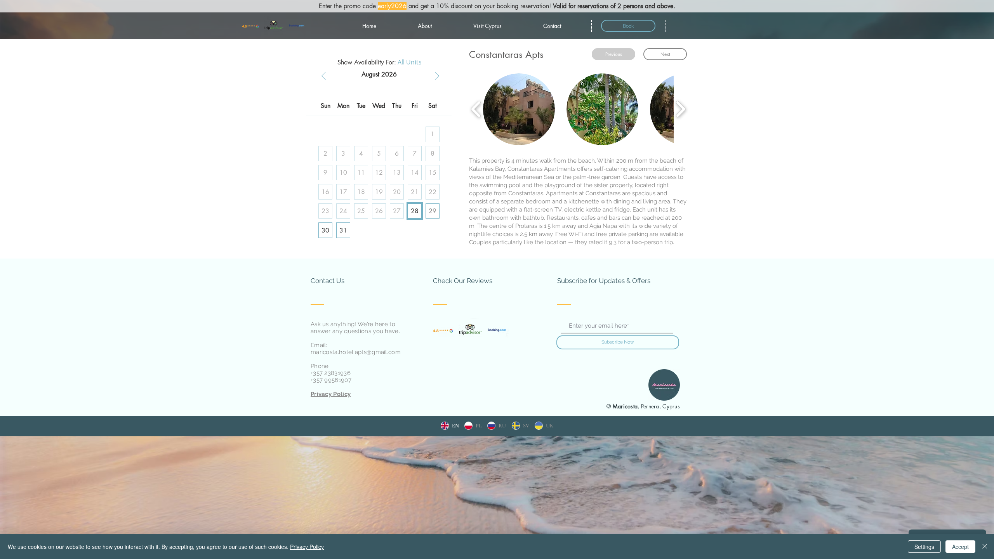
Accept (960, 546)
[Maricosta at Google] (251, 25)
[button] (519, 109)
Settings (924, 546)
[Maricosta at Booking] (296, 25)
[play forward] (680, 109)
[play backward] (476, 109)
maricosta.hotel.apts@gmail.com (356, 352)
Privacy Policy (307, 546)
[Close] (984, 546)
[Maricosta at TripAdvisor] (273, 25)
